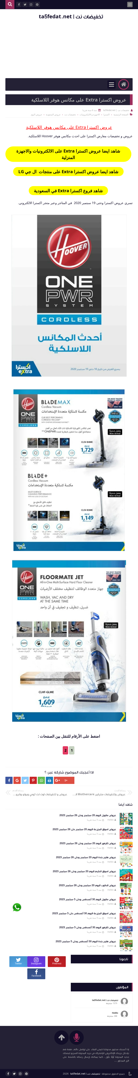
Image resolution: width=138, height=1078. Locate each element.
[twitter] (14, 1073)
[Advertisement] (69, 49)
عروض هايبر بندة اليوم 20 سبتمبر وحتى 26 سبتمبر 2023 (86, 857)
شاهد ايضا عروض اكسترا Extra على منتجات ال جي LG (68, 171)
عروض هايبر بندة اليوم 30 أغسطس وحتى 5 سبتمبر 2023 (86, 941)
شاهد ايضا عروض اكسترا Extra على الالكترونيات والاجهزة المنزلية (68, 154)
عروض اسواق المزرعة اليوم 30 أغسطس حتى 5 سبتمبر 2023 (84, 913)
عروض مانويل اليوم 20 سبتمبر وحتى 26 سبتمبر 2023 (87, 815)
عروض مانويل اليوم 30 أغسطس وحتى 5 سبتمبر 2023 (87, 899)
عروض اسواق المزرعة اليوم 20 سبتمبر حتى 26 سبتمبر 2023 (84, 829)
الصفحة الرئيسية (121, 114)
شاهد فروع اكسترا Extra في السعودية (68, 190)
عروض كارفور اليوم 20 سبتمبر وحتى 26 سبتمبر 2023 (88, 843)
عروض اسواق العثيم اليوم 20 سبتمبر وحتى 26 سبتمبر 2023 (84, 871)
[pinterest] (26, 1073)
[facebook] (8, 1073)
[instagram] (20, 1073)
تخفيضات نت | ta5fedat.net (71, 16)
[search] (9, 4)
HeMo (110, 819)
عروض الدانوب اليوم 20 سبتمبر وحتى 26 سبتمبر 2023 (87, 885)
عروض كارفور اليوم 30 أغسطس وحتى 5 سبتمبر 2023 (87, 927)
